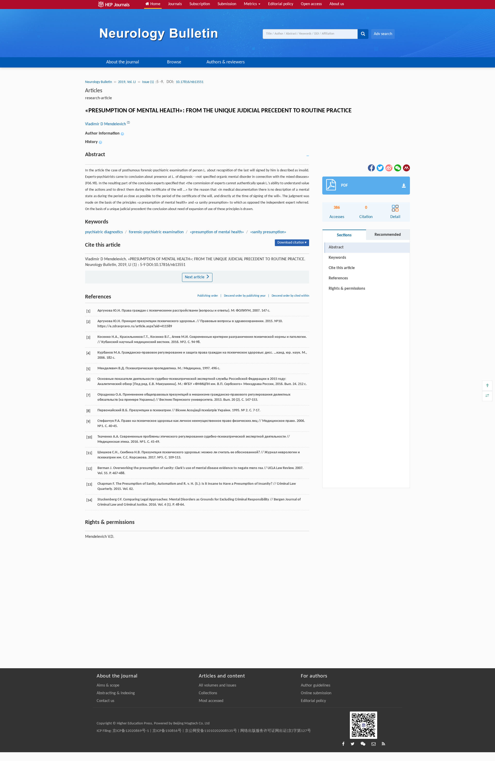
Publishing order (207, 295)
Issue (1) (148, 82)
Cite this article (342, 268)
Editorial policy (280, 4)
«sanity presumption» (268, 232)
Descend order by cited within (290, 295)
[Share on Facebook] (371, 168)
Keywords (337, 258)
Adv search (383, 34)
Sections (344, 235)
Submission (227, 4)
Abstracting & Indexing (116, 693)
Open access (311, 4)
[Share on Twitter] (380, 168)
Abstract (336, 247)
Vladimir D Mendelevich (106, 124)
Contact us (105, 701)
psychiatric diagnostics (104, 232)
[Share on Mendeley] (406, 168)
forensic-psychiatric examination (156, 232)
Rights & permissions (347, 289)
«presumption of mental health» (217, 232)
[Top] (487, 386)
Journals (175, 4)
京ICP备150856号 (167, 731)
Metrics (251, 4)
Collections (208, 693)
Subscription (199, 4)
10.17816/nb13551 (189, 82)
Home (154, 4)
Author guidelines (315, 685)
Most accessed (211, 701)
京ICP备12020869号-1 (130, 731)
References (338, 278)
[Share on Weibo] (388, 168)
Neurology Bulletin (98, 82)
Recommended (388, 235)
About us (336, 4)
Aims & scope (108, 685)
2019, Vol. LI (127, 82)
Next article (195, 277)
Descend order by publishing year (245, 295)
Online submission (316, 693)
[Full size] (487, 396)
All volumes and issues (217, 685)
